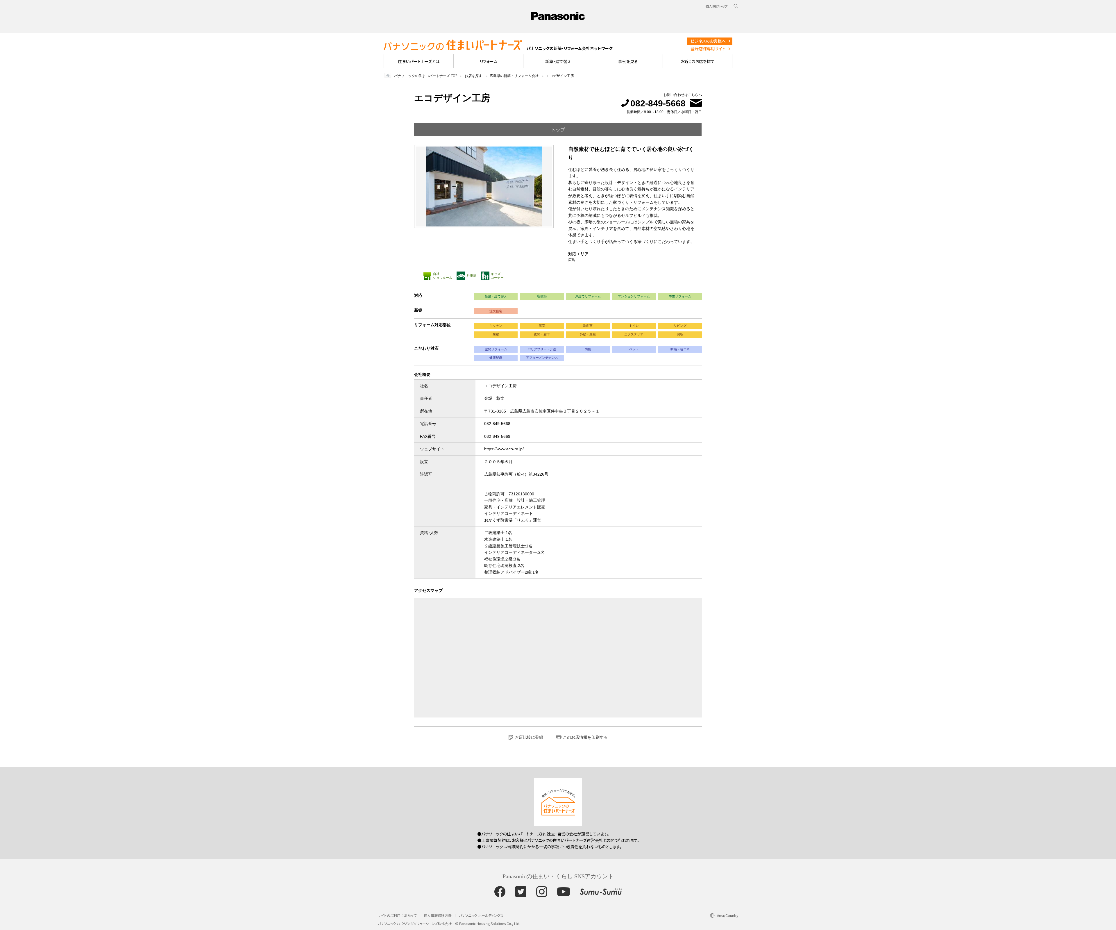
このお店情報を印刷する (585, 737)
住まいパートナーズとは (418, 61)
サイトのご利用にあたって (397, 915)
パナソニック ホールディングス (481, 915)
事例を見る (628, 61)
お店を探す (473, 76)
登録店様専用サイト (708, 48)
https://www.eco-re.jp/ (504, 449)
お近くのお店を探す (698, 61)
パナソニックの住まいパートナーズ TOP (425, 76)
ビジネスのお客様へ (708, 41)
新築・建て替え (558, 61)
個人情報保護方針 (438, 915)
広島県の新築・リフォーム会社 (514, 76)
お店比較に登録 (529, 737)
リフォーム (488, 61)
